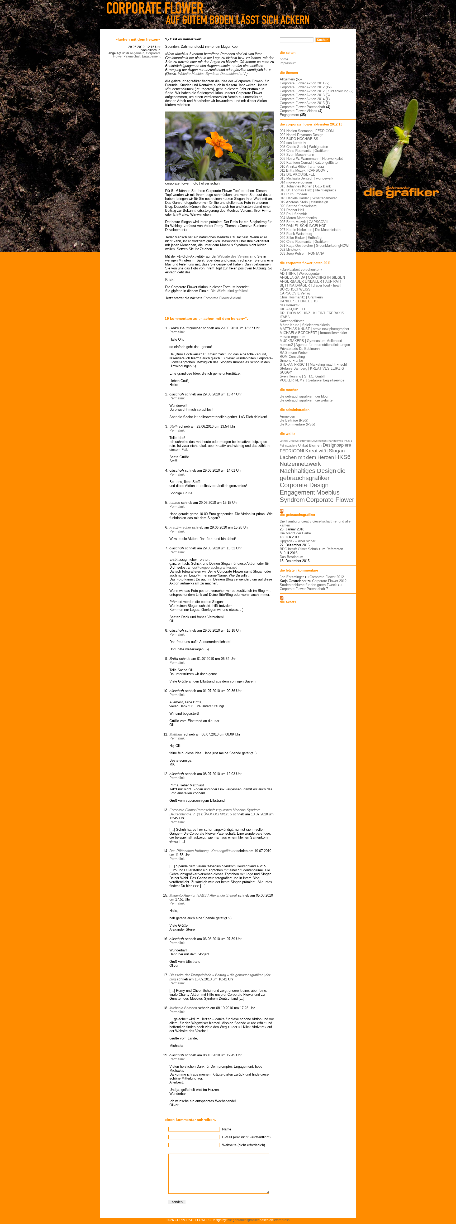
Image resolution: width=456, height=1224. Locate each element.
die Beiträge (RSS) (294, 420)
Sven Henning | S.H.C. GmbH (302, 376)
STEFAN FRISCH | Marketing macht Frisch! (313, 364)
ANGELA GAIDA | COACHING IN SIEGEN (312, 277)
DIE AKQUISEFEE (294, 309)
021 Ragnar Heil (292, 210)
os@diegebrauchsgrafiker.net (214, 567)
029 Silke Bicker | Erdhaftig (300, 238)
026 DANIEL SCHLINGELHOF (303, 226)
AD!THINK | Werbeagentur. (300, 273)
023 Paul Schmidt (293, 214)
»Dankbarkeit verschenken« (301, 270)
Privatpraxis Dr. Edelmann (300, 349)
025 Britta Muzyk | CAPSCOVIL (304, 222)
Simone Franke (291, 360)
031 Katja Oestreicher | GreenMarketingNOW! (314, 246)
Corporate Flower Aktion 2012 (302, 87)
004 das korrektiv (293, 143)
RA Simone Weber (294, 353)
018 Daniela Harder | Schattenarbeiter (308, 198)
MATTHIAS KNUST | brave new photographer (314, 329)
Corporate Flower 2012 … (329, 577)
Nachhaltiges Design (308, 470)
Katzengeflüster (292, 321)
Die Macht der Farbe (295, 533)
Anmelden (287, 416)
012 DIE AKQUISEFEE (297, 174)
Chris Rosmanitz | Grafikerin (301, 297)
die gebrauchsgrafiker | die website (306, 400)
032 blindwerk (290, 249)
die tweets (288, 602)
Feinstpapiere (288, 445)
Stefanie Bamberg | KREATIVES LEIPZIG (312, 368)
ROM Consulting (292, 357)
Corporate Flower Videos (298, 111)
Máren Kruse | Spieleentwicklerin (305, 325)
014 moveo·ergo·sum (296, 182)
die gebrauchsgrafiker (312, 474)
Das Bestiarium (291, 557)
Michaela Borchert (183, 1008)
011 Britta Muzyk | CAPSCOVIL (304, 170)
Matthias (176, 734)
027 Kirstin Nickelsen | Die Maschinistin (310, 230)
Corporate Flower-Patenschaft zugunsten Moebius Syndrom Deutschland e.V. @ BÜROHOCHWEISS (214, 812)
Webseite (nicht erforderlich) (243, 1145)
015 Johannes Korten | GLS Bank (305, 186)
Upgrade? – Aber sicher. (298, 541)
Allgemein (137, 53)
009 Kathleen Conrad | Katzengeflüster (309, 163)
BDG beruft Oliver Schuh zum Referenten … (314, 549)
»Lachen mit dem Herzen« (138, 39)
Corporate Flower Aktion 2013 (302, 95)
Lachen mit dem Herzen (307, 457)
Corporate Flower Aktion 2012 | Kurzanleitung (314, 91)
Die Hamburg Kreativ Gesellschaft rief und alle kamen (315, 523)
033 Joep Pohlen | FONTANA (302, 253)
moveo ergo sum (292, 337)
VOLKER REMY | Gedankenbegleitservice (312, 380)
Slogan (337, 450)
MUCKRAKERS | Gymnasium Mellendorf (311, 341)
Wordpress (281, 1220)
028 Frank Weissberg (296, 234)
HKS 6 (348, 440)
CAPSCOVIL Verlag (295, 293)
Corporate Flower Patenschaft (136, 55)
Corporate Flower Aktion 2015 (302, 103)
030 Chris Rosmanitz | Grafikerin (304, 242)
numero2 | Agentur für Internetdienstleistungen (315, 345)
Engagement (151, 56)
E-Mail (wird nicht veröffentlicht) (246, 1137)
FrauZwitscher (180, 527)
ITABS (285, 317)
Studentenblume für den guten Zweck (308, 585)
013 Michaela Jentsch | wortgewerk (306, 178)
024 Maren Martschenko (298, 218)
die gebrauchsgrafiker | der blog (303, 396)
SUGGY (286, 372)
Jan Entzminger (292, 577)
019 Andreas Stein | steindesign (304, 202)
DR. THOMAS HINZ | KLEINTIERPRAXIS (312, 313)
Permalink (177, 332)
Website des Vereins (233, 256)
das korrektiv (290, 305)
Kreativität (316, 450)
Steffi (173, 426)
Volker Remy (213, 226)
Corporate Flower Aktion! (222, 298)
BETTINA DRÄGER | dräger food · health (311, 285)
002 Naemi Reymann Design (301, 135)
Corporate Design (304, 485)
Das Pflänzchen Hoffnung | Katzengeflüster (202, 851)
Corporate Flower (330, 499)
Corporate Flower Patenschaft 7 (304, 589)
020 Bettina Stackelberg (298, 206)
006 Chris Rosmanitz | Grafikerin (304, 151)
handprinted (336, 440)
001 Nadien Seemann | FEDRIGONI (307, 131)
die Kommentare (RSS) (297, 424)
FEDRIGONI (292, 450)
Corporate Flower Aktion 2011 (302, 83)
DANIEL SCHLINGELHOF (300, 301)
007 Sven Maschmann (297, 155)
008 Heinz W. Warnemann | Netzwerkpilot (311, 159)
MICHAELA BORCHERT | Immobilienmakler (313, 333)
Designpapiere (337, 445)
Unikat (303, 445)
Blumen (315, 445)
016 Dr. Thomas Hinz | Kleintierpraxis (308, 190)
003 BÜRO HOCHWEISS (299, 139)
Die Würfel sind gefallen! (229, 291)
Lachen (284, 440)
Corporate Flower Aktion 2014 (302, 99)
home (284, 59)
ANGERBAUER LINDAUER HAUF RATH (311, 281)
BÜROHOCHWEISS (295, 289)
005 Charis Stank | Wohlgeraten (304, 147)
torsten (174, 503)
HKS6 (342, 457)
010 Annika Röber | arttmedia (302, 166)
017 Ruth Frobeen (293, 194)
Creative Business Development (308, 440)
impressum (288, 63)
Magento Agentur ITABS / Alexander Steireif (203, 895)
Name (226, 1129)
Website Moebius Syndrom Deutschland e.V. (212, 74)
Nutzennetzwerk (300, 464)
